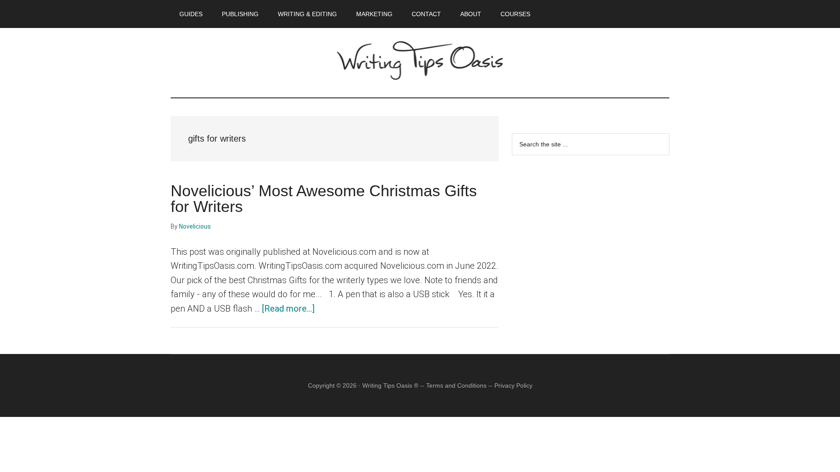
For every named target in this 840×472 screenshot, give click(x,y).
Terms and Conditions (456, 385)
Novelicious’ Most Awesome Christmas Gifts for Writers (324, 198)
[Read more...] (288, 308)
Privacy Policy (513, 385)
